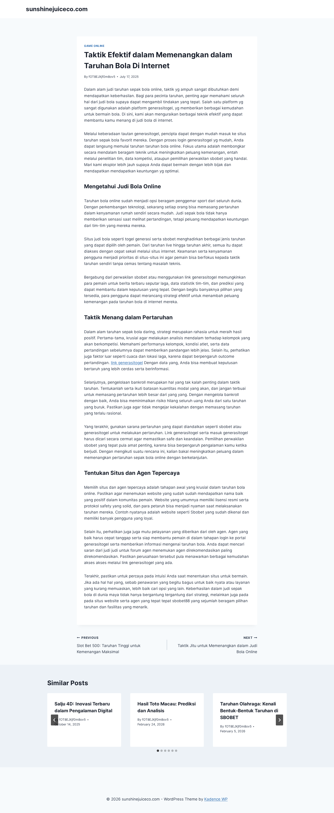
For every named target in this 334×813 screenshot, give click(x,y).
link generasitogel (127, 362)
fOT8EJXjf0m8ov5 (102, 76)
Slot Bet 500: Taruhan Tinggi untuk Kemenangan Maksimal (108, 645)
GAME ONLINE (94, 46)
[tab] (158, 751)
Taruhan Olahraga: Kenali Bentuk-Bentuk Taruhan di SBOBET (249, 710)
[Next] (279, 720)
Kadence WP (216, 799)
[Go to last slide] (54, 720)
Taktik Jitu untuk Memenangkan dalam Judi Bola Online (217, 645)
